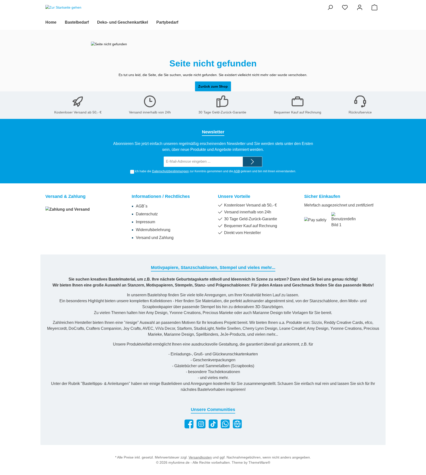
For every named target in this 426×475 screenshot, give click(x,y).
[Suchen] (330, 7)
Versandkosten (200, 457)
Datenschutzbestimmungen (170, 171)
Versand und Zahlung (155, 238)
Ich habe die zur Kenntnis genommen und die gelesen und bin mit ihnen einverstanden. (215, 171)
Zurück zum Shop (213, 86)
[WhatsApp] (225, 423)
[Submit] (252, 162)
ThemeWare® (259, 462)
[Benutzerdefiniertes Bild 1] (343, 220)
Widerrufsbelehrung (153, 230)
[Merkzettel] (345, 7)
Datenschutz (147, 214)
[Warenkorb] (374, 7)
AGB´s (141, 206)
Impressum (145, 222)
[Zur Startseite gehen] (63, 7)
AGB (237, 171)
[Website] (237, 423)
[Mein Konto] (360, 7)
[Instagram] (201, 423)
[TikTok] (213, 423)
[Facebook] (189, 423)
